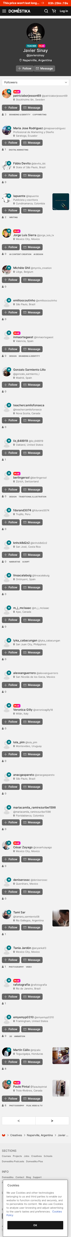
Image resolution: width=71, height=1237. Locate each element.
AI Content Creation (20, 254)
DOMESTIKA (19, 11)
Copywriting (40, 114)
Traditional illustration (32, 496)
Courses (6, 1156)
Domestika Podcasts (13, 1161)
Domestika (7, 1177)
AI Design (38, 254)
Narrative (14, 562)
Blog (28, 1177)
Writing (13, 217)
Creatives (16, 1135)
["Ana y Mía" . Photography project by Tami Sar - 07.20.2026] (60, 918)
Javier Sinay (35, 50)
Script (26, 562)
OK (35, 1225)
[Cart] (54, 11)
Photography (16, 967)
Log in (64, 11)
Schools (48, 1156)
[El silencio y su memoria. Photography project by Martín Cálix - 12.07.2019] (60, 1055)
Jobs (26, 1156)
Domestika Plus (34, 1161)
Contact (20, 1177)
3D (10, 1036)
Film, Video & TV (34, 1105)
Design (12, 356)
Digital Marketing (18, 150)
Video (29, 967)
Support (37, 1177)
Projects (17, 1156)
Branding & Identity (19, 114)
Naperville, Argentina (37, 60)
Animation (19, 1036)
